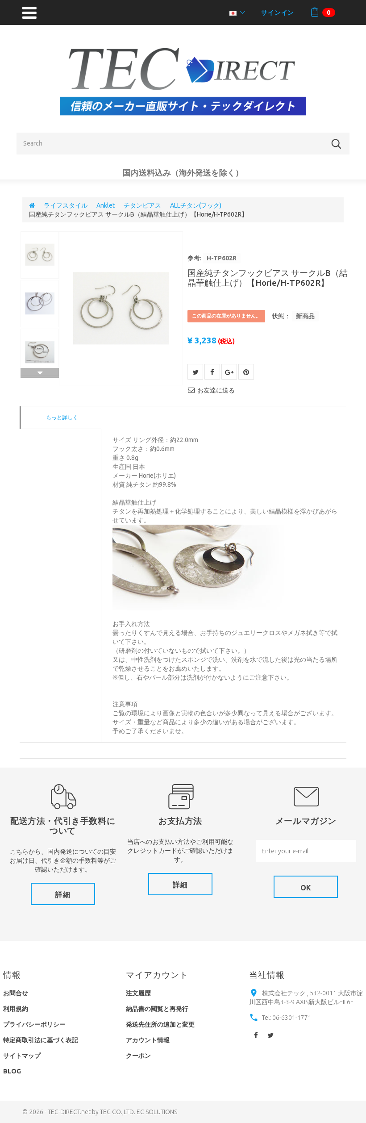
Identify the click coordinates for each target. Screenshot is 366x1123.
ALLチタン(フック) (195, 205)
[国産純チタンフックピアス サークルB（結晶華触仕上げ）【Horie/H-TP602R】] (121, 308)
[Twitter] (270, 1036)
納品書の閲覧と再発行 (157, 1008)
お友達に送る (216, 390)
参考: (194, 258)
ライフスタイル (65, 205)
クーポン (138, 1055)
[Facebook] (256, 1036)
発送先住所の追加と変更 (160, 1024)
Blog (12, 1071)
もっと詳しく (62, 417)
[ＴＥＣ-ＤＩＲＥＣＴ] (183, 82)
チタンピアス (142, 205)
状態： (281, 316)
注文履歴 (138, 993)
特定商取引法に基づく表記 (40, 1040)
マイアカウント (157, 975)
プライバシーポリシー (34, 1024)
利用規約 (15, 1008)
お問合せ (15, 993)
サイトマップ (22, 1055)
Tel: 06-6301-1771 (287, 1017)
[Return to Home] (32, 205)
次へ (40, 373)
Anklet (105, 205)
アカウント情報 (148, 1040)
